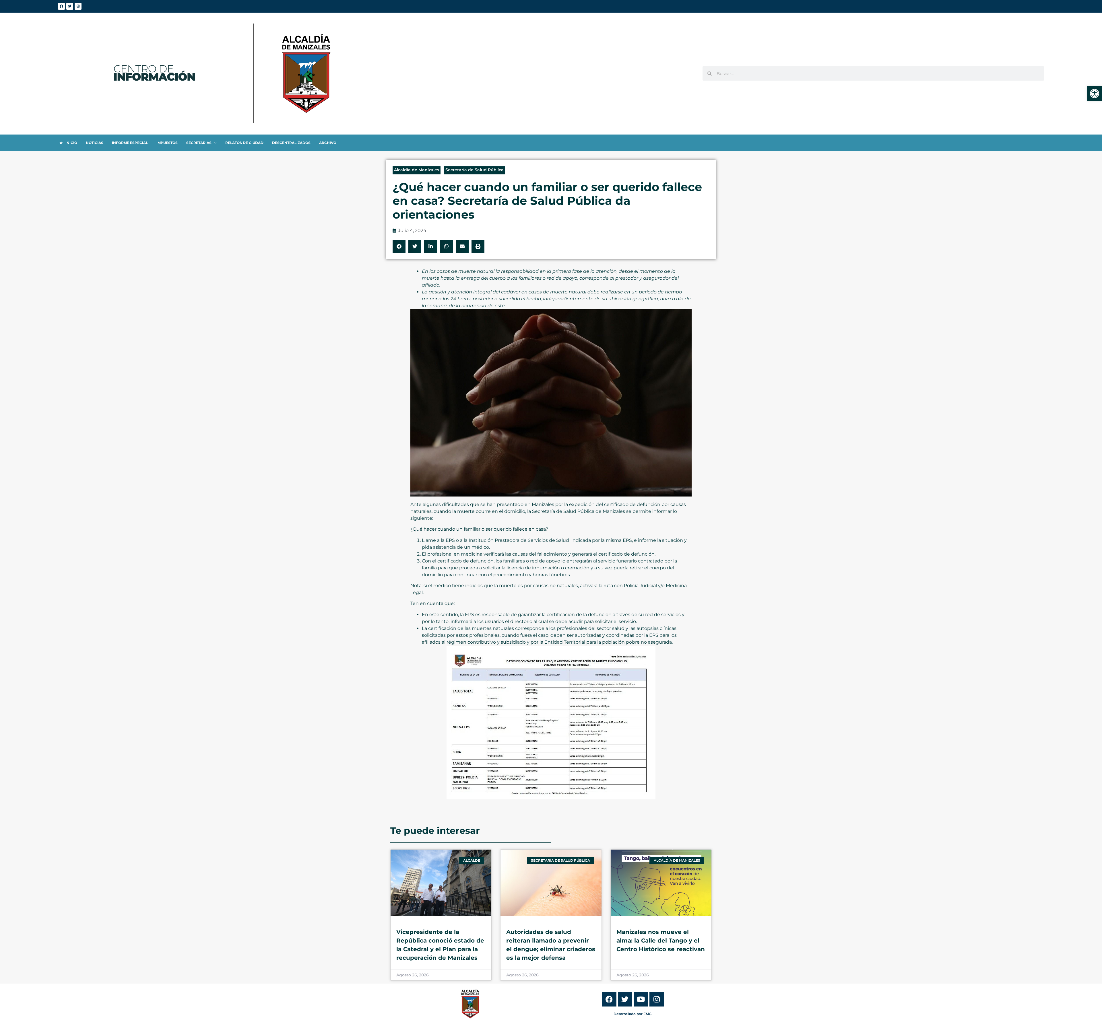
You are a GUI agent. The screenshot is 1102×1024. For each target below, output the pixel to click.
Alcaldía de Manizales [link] (416, 169)
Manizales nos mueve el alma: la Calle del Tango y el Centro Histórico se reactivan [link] (660, 940)
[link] (1094, 93)
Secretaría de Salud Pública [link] (474, 169)
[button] (399, 246)
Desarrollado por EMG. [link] (633, 1014)
